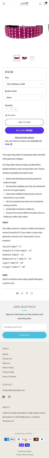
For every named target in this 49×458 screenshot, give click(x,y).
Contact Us (7, 359)
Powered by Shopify (24, 451)
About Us (6, 363)
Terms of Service (9, 376)
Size (7, 77)
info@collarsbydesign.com (13, 390)
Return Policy (8, 368)
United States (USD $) (23, 433)
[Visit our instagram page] (9, 397)
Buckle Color (11, 91)
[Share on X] (22, 293)
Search (5, 354)
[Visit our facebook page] (3, 397)
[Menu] (3, 3)
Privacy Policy (8, 372)
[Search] (40, 3)
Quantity (9, 105)
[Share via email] (31, 293)
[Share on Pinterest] (26, 293)
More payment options (24, 137)
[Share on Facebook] (17, 293)
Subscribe (24, 335)
